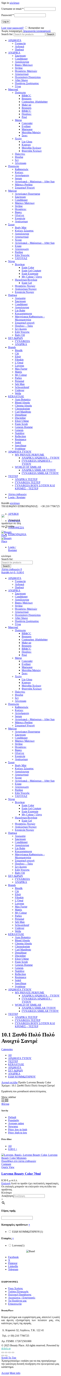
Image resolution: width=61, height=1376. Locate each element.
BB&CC (26, 95)
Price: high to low (17, 1132)
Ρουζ (24, 117)
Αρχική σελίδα (9, 1082)
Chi (17, 353)
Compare (6, 1164)
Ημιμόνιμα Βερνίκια (26, 279)
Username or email (12, 8)
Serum (18, 178)
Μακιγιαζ (13, 89)
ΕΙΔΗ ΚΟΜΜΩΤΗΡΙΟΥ (22, 1076)
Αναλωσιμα (21, 221)
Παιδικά (19, 49)
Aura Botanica (22, 399)
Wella (18, 393)
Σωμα (11, 224)
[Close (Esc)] (2, 1352)
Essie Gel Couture (31, 270)
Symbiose (20, 448)
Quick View (7, 1167)
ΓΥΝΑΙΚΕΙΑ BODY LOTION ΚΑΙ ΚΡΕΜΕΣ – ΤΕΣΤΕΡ (35, 487)
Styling (19, 68)
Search (50, 34)
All (10, 1055)
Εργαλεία (20, 218)
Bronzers (26, 98)
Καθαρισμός (21, 169)
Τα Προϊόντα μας (17, 1300)
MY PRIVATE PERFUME (29, 454)
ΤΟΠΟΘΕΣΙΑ (16, 527)
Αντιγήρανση (22, 175)
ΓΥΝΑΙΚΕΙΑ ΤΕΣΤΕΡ (27, 482)
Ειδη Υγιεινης (22, 331)
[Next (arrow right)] (6, 1355)
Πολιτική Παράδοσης (19, 1294)
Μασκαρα (27, 129)
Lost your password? (12, 27)
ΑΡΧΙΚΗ (13, 513)
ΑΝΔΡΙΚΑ (14, 52)
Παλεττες (20, 153)
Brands (12, 347)
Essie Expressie (30, 273)
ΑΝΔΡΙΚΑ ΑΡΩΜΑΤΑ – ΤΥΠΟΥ (41, 457)
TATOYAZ (21, 258)
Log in (6, 21)
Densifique (21, 414)
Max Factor (21, 368)
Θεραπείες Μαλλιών (26, 71)
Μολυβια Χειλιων (31, 147)
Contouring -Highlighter (35, 101)
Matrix (18, 371)
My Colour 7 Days (32, 276)
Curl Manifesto (23, 411)
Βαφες (18, 212)
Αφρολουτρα (22, 233)
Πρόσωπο (20, 92)
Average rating (16, 1123)
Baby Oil (20, 335)
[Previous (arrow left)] (2, 1355)
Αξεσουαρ (20, 163)
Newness (13, 1126)
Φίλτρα (5, 1103)
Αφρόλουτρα (22, 61)
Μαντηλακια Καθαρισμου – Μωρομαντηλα (30, 318)
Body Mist (20, 227)
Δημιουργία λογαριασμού (37, 31)
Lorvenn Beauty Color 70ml (21, 1173)
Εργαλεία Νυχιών (24, 292)
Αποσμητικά (21, 74)
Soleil (18, 442)
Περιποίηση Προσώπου (28, 77)
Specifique (20, 445)
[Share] (6, 1352)
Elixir (18, 356)
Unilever (19, 390)
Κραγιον (26, 144)
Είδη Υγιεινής (22, 255)
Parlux (18, 378)
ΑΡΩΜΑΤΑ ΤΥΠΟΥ (20, 451)
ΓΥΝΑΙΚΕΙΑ (22, 341)
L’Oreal (19, 362)
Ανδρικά (19, 46)
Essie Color (28, 267)
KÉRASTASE (16, 396)
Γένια (18, 86)
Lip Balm (20, 310)
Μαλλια (12, 190)
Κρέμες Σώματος (24, 230)
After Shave (21, 80)
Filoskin (19, 359)
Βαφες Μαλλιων (24, 64)
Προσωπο (13, 166)
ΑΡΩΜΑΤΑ (14, 40)
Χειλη (18, 138)
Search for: (7, 34)
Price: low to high (17, 1129)
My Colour (21, 374)
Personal (19, 381)
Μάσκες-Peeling (24, 184)
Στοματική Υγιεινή (25, 187)
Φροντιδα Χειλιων (32, 150)
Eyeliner (26, 126)
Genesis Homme (24, 427)
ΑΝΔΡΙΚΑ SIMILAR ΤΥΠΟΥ (39, 470)
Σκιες (24, 135)
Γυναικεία (20, 43)
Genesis (19, 430)
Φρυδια (19, 157)
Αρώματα (20, 298)
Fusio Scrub (21, 424)
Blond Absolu (22, 402)
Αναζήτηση (7, 1195)
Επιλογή (5, 1183)
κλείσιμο (14, 2)
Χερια (18, 239)
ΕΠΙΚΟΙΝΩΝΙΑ (17, 534)
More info (15, 1373)
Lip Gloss (27, 141)
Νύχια (11, 261)
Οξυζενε (19, 215)
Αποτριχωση (22, 249)
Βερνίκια (20, 264)
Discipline (20, 417)
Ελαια (18, 246)
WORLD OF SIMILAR (28, 467)
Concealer (27, 123)
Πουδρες (26, 114)
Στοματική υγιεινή (24, 322)
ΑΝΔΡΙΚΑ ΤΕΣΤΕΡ (26, 479)
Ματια (18, 120)
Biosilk (19, 350)
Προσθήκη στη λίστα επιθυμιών (18, 1161)
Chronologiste (22, 408)
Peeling (19, 252)
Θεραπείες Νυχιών (25, 285)
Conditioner (21, 58)
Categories (7, 1049)
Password (7, 15)
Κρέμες (19, 172)
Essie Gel (27, 282)
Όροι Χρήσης (15, 1288)
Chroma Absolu (23, 405)
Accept (5, 1373)
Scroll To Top (8, 1357)
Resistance (20, 439)
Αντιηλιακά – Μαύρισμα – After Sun (35, 181)
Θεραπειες (20, 209)
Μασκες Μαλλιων (25, 203)
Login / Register (16, 497)
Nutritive (19, 433)
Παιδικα (12, 295)
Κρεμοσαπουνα (23, 313)
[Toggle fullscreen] (9, 1352)
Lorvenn (19, 365)
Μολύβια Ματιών (31, 132)
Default (12, 1117)
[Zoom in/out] (13, 1352)
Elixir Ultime (22, 421)
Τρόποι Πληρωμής (18, 1291)
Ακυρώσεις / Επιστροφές (21, 1297)
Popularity (13, 1120)
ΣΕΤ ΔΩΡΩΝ (15, 338)
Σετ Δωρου (21, 328)
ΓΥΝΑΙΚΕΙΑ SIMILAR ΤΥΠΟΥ (40, 473)
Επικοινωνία (15, 1303)
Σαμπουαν (20, 55)
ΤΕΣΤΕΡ (13, 476)
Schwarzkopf (22, 387)
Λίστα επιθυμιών (17, 494)
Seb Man (20, 384)
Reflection (20, 436)
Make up (26, 104)
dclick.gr (6, 1348)
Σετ (17, 160)
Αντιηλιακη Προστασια (27, 193)
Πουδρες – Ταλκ (24, 325)
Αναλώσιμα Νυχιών (26, 289)
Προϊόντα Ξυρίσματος (27, 83)
